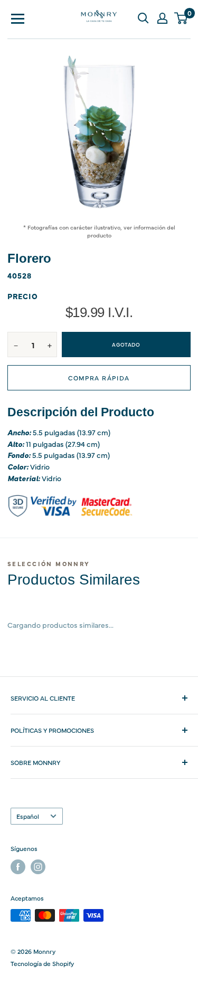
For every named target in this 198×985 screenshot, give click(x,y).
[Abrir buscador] (143, 17)
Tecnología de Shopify (42, 963)
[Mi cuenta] (162, 17)
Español (27, 816)
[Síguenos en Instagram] (38, 866)
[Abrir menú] (18, 17)
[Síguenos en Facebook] (18, 866)
